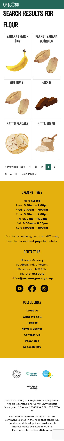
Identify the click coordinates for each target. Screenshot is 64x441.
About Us (32, 310)
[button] (32, 4)
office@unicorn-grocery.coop (32, 278)
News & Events (32, 328)
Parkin (46, 83)
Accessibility (32, 346)
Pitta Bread (46, 124)
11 (16, 173)
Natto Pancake (17, 124)
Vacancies (32, 340)
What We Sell (32, 316)
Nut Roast (17, 83)
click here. (45, 430)
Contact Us (32, 334)
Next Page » (29, 174)
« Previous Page (15, 167)
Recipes (32, 322)
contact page (32, 241)
